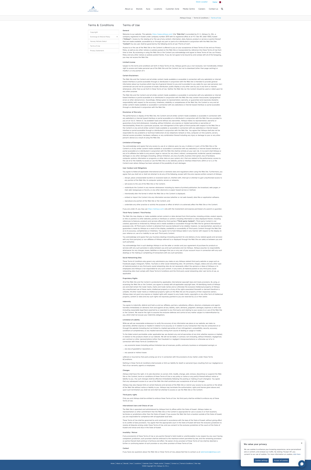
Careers (201, 9)
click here (296, 455)
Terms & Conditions (201, 18)
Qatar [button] (215, 2)
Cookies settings (261, 461)
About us (129, 9)
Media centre (158, 464)
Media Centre (189, 9)
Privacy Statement (97, 51)
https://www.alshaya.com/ (162, 34)
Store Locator (202, 2)
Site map (197, 464)
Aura (148, 9)
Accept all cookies (281, 461)
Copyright (94, 33)
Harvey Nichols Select (98, 42)
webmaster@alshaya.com (210, 452)
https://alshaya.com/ (156, 209)
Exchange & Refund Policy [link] (100, 37)
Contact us (213, 9)
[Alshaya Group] (93, 9)
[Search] (222, 9)
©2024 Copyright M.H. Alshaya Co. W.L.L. (155, 466)
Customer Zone (172, 9)
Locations (158, 9)
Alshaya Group (185, 18)
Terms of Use (95, 46)
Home (113, 464)
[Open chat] (302, 464)
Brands (139, 9)
